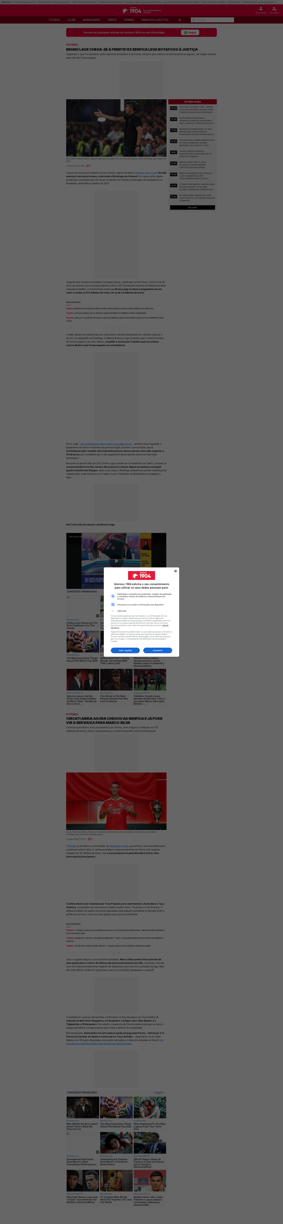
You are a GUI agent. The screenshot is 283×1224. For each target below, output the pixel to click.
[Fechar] (175, 571)
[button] (141, 611)
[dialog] (141, 612)
